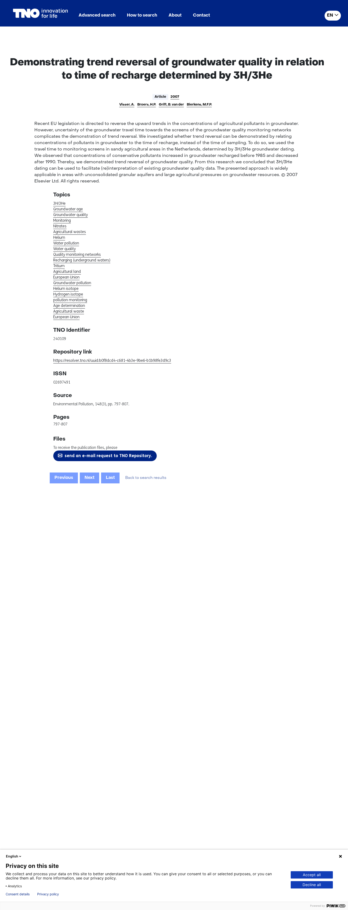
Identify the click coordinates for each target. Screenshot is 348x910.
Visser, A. (126, 104)
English (12, 856)
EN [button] (330, 15)
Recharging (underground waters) (81, 260)
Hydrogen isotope (68, 294)
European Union (66, 277)
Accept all (312, 874)
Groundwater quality (70, 214)
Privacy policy (48, 894)
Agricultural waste (68, 311)
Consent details (18, 894)
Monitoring (62, 220)
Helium (59, 237)
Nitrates (60, 226)
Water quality (64, 249)
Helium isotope (66, 288)
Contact (201, 15)
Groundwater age (68, 209)
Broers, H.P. (146, 104)
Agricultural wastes (69, 232)
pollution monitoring (70, 300)
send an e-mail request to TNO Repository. (108, 455)
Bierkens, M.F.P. (199, 104)
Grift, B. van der (171, 104)
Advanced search (97, 15)
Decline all (312, 884)
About (175, 15)
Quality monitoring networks (77, 254)
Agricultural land (67, 271)
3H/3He (59, 203)
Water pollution (66, 243)
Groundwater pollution (72, 283)
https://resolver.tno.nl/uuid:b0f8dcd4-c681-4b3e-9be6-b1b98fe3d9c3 (112, 360)
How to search (142, 15)
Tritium (59, 266)
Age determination (69, 305)
